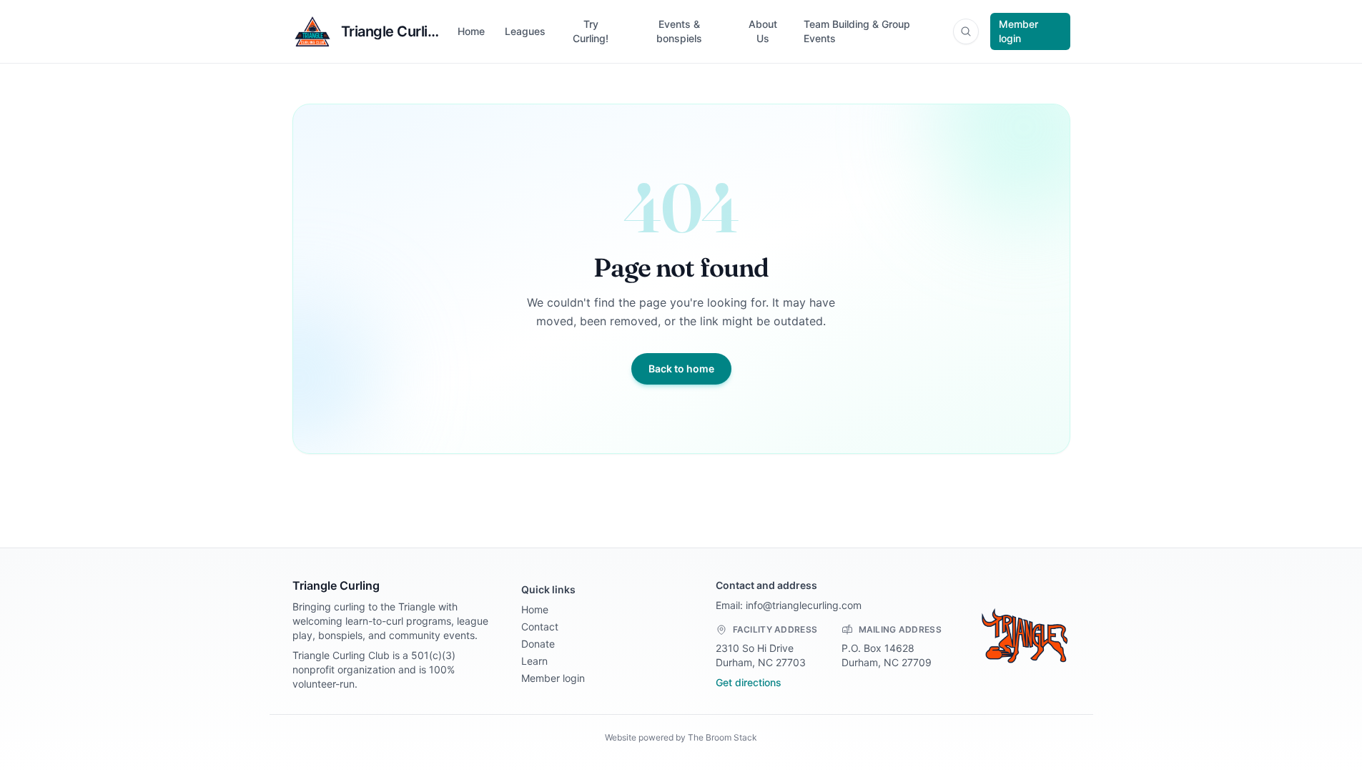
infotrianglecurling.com (804, 605)
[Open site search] (966, 31)
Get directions (748, 682)
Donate (538, 644)
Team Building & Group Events (857, 31)
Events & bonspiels (679, 31)
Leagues (525, 31)
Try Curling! (590, 31)
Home (471, 31)
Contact (539, 626)
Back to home (681, 368)
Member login (1018, 31)
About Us (763, 31)
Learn (534, 661)
